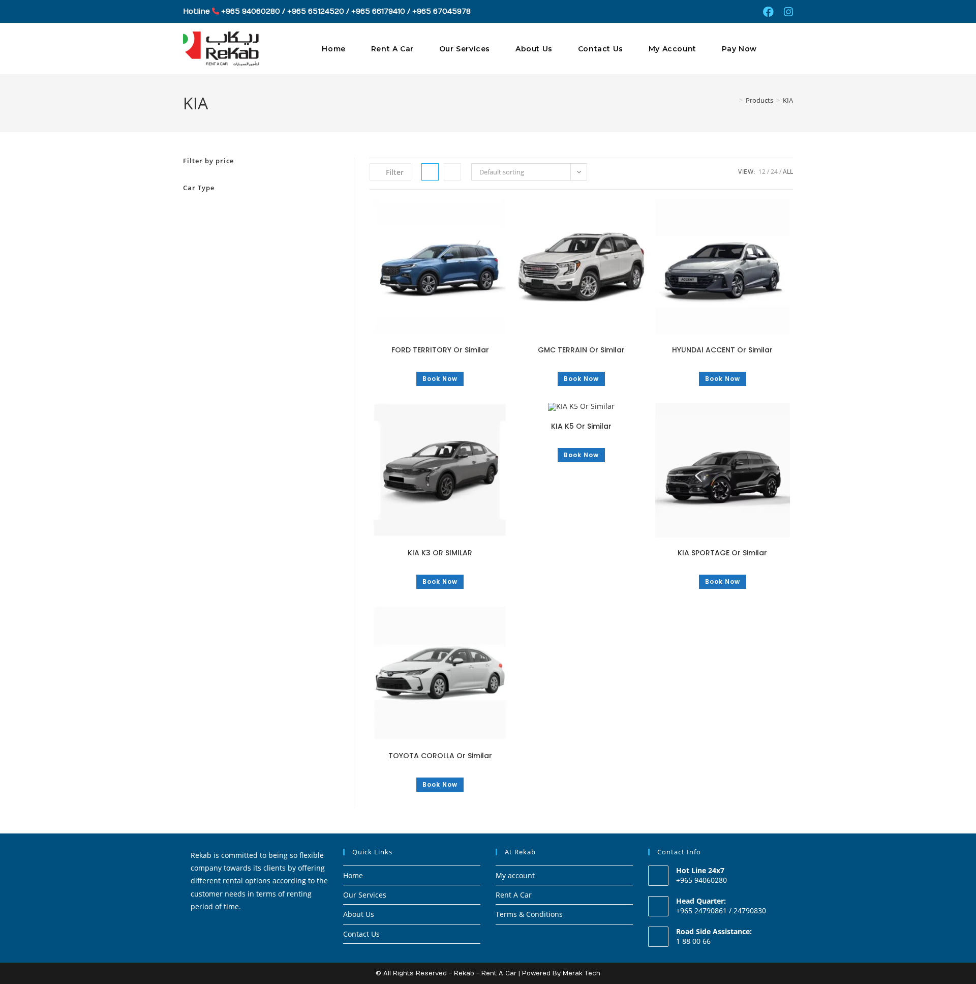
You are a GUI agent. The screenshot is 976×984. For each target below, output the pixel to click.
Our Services (364, 895)
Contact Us (361, 934)
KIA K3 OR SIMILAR (440, 553)
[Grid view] (430, 172)
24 (774, 171)
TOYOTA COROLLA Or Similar (440, 756)
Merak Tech (581, 973)
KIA (788, 100)
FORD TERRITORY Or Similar (440, 350)
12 (762, 171)
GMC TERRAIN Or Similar (581, 350)
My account (515, 875)
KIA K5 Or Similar (581, 426)
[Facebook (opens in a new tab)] (768, 12)
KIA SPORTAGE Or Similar (722, 553)
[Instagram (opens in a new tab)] (786, 12)
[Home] (733, 100)
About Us (358, 914)
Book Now (440, 378)
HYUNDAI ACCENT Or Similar (722, 350)
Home (353, 875)
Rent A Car (514, 895)
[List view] (452, 172)
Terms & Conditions (529, 914)
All (788, 171)
